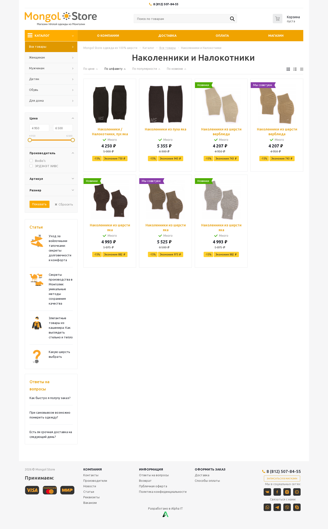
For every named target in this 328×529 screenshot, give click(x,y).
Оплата (222, 35)
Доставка (167, 35)
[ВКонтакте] (267, 492)
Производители (95, 480)
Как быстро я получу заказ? (50, 398)
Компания (92, 469)
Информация (151, 469)
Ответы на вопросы (39, 385)
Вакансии (90, 502)
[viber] (287, 507)
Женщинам (37, 57)
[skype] (297, 507)
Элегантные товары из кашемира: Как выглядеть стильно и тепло (61, 327)
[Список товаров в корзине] (287, 21)
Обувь (33, 89)
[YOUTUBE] (297, 492)
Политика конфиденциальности (163, 491)
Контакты (90, 475)
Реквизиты (91, 497)
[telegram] (277, 507)
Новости (89, 486)
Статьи (36, 227)
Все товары (37, 46)
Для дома (36, 100)
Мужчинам (36, 68)
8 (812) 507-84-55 (165, 4)
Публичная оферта (153, 486)
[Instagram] (287, 492)
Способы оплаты (207, 480)
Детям (34, 79)
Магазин (276, 35)
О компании (108, 35)
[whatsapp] (267, 507)
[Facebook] (277, 492)
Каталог (42, 35)
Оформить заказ (210, 469)
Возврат (145, 480)
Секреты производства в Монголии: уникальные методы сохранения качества (61, 289)
